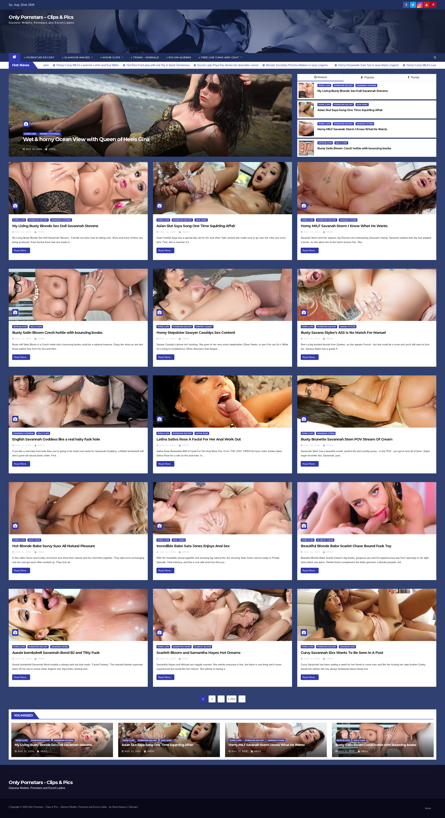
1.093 (231, 699)
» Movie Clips (110, 57)
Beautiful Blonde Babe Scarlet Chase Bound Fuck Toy (346, 546)
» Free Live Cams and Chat (219, 57)
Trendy (414, 77)
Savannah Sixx (347, 647)
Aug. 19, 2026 (34, 149)
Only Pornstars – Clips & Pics (41, 17)
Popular (369, 77)
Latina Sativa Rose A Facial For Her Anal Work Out (198, 439)
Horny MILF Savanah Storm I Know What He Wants (344, 226)
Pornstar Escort (33, 134)
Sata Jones (179, 540)
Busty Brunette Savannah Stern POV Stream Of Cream (346, 439)
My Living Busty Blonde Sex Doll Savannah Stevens (55, 226)
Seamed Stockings (57, 134)
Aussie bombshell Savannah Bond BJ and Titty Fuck (56, 653)
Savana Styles (347, 327)
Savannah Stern (325, 433)
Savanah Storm (365, 124)
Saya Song (362, 105)
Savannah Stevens (366, 85)
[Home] (14, 57)
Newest (322, 77)
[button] (435, 57)
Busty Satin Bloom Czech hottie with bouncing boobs (57, 333)
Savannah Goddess (23, 433)
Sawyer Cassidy (204, 327)
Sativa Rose (202, 433)
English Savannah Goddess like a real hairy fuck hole (56, 439)
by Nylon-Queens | (118, 807)
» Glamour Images (76, 57)
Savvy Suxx (34, 540)
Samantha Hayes (182, 647)
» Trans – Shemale (145, 57)
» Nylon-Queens (178, 57)
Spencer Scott (78, 134)
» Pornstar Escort (39, 57)
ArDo (51, 149)
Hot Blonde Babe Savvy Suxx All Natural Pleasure (53, 546)
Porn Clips (324, 85)
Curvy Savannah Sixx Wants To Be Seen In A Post (342, 653)
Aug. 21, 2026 (23, 232)
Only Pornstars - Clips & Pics (40, 782)
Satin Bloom (325, 143)
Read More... (21, 250)
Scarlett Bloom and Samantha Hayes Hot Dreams (198, 653)
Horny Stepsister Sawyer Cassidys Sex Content (195, 333)
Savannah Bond (59, 647)
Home (428, 808)
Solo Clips (341, 143)
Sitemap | (133, 807)
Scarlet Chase (325, 540)
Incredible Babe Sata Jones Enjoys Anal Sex (193, 546)
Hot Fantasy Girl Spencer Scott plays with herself (83, 139)
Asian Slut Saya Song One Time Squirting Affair (195, 226)
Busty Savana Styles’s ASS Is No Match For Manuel (343, 333)
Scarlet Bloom (202, 647)
